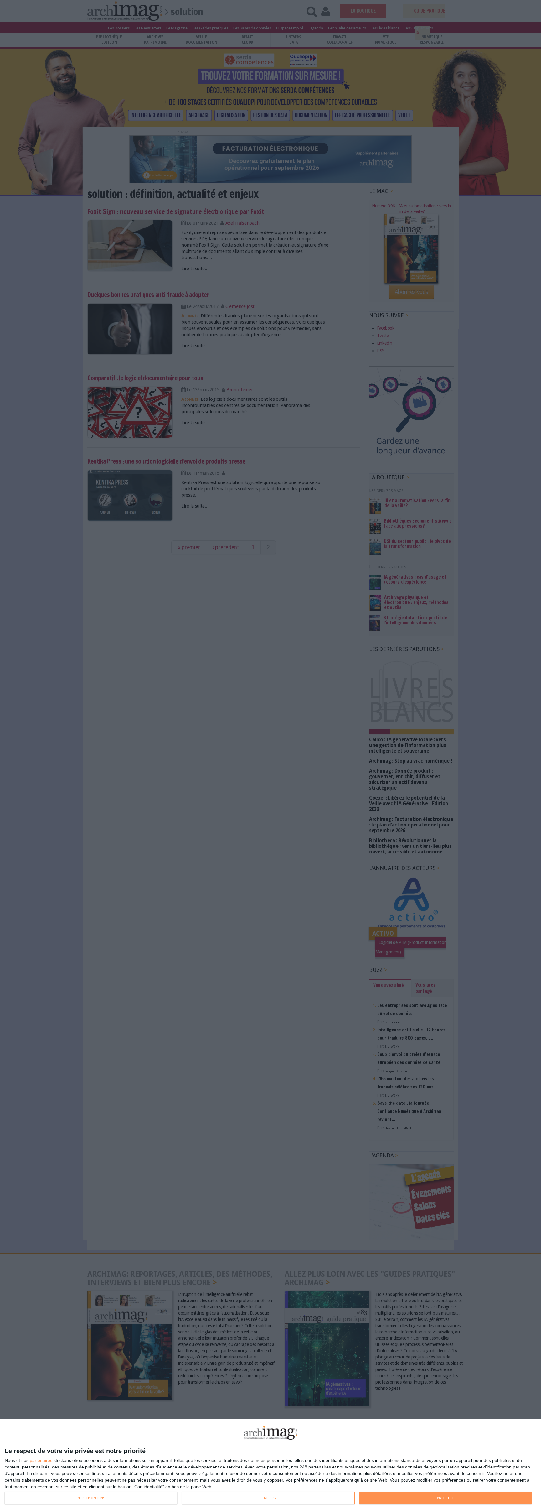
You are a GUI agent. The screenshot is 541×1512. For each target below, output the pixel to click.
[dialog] (270, 1466)
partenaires (41, 1460)
